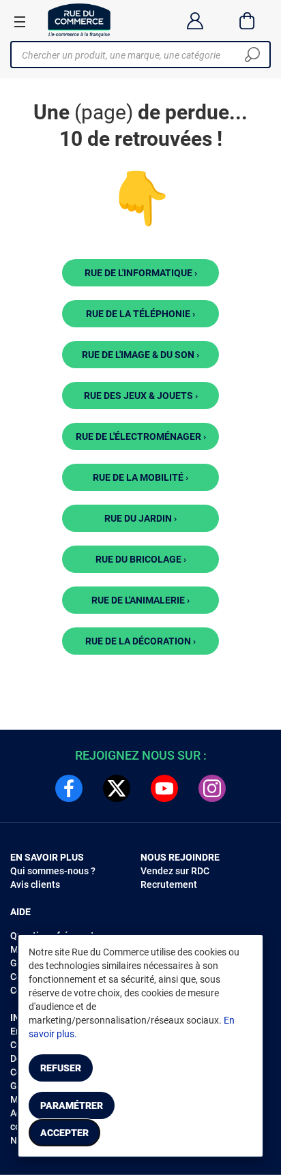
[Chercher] (252, 55)
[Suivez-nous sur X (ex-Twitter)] (116, 788)
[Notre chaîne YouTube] (164, 788)
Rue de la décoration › (140, 641)
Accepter (64, 1132)
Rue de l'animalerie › (140, 600)
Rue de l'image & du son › (140, 354)
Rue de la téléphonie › (140, 313)
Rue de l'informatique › (141, 272)
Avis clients (35, 884)
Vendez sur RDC (174, 870)
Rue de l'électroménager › (141, 436)
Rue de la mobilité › (140, 477)
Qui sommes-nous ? (52, 870)
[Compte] (194, 20)
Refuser (60, 1067)
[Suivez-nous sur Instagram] (212, 788)
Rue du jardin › (140, 518)
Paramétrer (71, 1105)
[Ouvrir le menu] (20, 21)
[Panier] (247, 20)
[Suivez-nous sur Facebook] (69, 788)
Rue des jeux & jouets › (141, 395)
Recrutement (168, 884)
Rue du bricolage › (140, 559)
